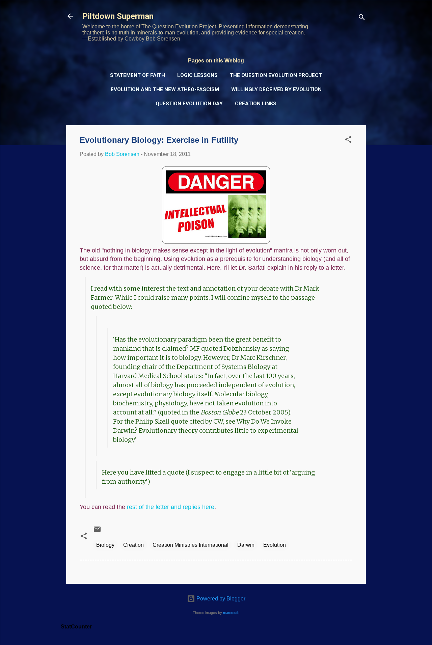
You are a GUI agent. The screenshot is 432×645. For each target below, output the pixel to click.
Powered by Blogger (220, 598)
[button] (348, 140)
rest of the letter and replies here (170, 507)
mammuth (231, 613)
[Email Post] (97, 531)
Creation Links (255, 104)
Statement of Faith (137, 75)
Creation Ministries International (190, 545)
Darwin (245, 545)
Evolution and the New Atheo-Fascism (165, 89)
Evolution (274, 545)
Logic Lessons (197, 75)
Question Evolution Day (189, 104)
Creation (133, 545)
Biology (105, 545)
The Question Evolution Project (276, 75)
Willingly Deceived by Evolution (276, 89)
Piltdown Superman (118, 16)
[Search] (362, 18)
